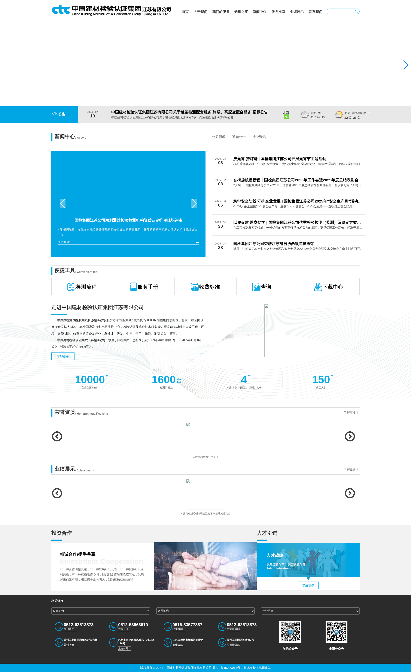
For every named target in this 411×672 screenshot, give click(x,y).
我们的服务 (220, 12)
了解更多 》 (352, 412)
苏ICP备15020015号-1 (227, 667)
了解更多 (63, 356)
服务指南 (278, 12)
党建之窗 (241, 12)
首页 (185, 12)
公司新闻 (219, 137)
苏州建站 (265, 667)
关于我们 (200, 12)
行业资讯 (259, 137)
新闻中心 (260, 12)
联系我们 (315, 12)
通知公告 (239, 137)
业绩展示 (297, 12)
